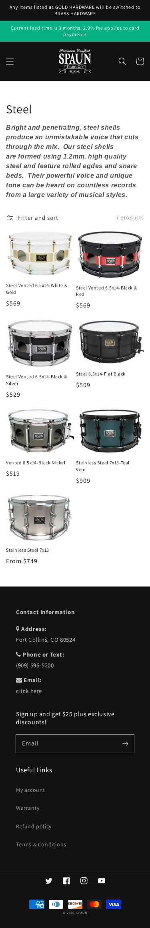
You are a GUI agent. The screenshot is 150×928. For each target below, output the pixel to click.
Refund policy (34, 826)
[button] (10, 61)
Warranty (28, 807)
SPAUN (81, 912)
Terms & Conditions (41, 844)
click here (29, 691)
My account (30, 789)
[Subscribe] (125, 743)
